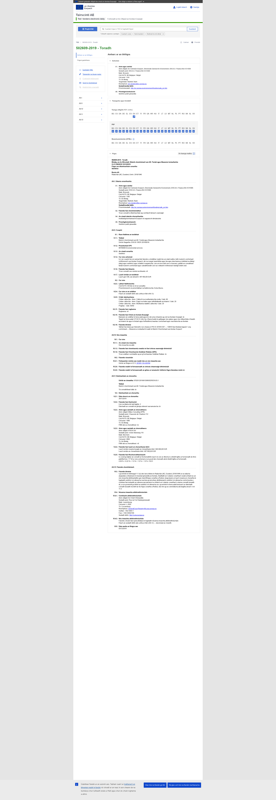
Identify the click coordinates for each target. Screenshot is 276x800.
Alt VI (81, 120)
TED (77, 42)
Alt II (80, 103)
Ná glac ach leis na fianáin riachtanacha (184, 785)
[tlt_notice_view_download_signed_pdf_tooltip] (134, 116)
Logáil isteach (181, 7)
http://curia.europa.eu (136, 515)
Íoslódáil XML (88, 70)
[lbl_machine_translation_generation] (134, 139)
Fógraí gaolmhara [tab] (83, 60)
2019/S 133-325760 (143, 363)
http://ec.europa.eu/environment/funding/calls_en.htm (149, 88)
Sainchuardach (139, 34)
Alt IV (81, 109)
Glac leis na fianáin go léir (155, 785)
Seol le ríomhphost (90, 83)
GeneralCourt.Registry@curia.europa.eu (142, 509)
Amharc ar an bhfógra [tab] (84, 55)
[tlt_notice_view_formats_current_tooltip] (194, 154)
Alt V (81, 114)
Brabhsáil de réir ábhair (154, 34)
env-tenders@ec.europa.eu (137, 84)
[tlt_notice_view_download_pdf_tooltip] (113, 131)
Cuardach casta (126, 34)
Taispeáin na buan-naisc (92, 74)
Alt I (80, 98)
